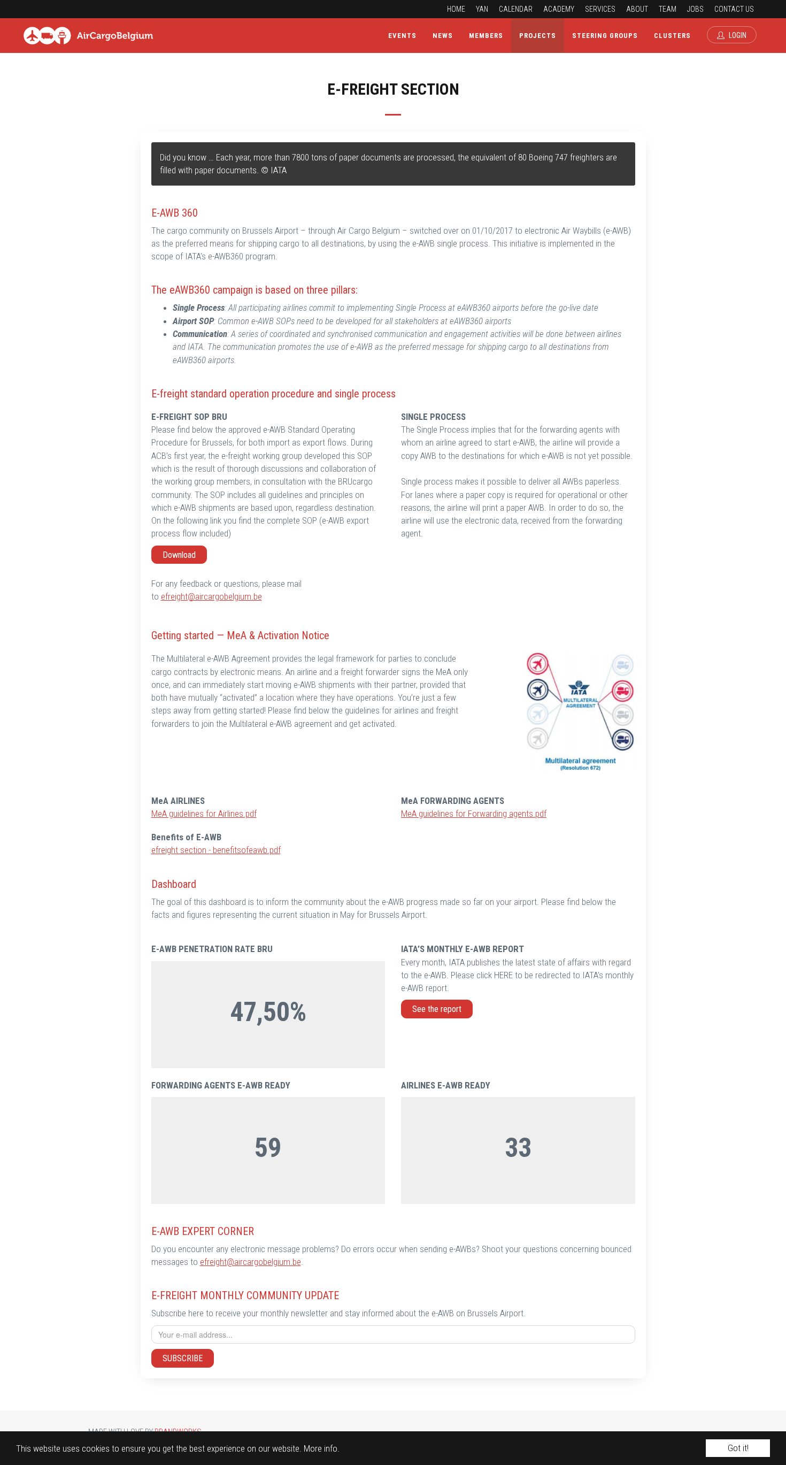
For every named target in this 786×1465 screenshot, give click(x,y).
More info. (322, 1448)
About (637, 9)
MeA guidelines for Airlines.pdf (204, 813)
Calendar (516, 9)
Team (667, 9)
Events (402, 36)
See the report (436, 1009)
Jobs (695, 9)
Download (179, 555)
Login (736, 35)
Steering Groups (605, 36)
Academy (558, 9)
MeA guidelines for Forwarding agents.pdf (473, 813)
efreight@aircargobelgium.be (211, 596)
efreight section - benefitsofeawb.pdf (216, 850)
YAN (482, 9)
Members (486, 36)
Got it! (738, 1448)
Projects (537, 36)
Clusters (672, 36)
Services (600, 9)
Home (456, 9)
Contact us (734, 9)
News (443, 36)
